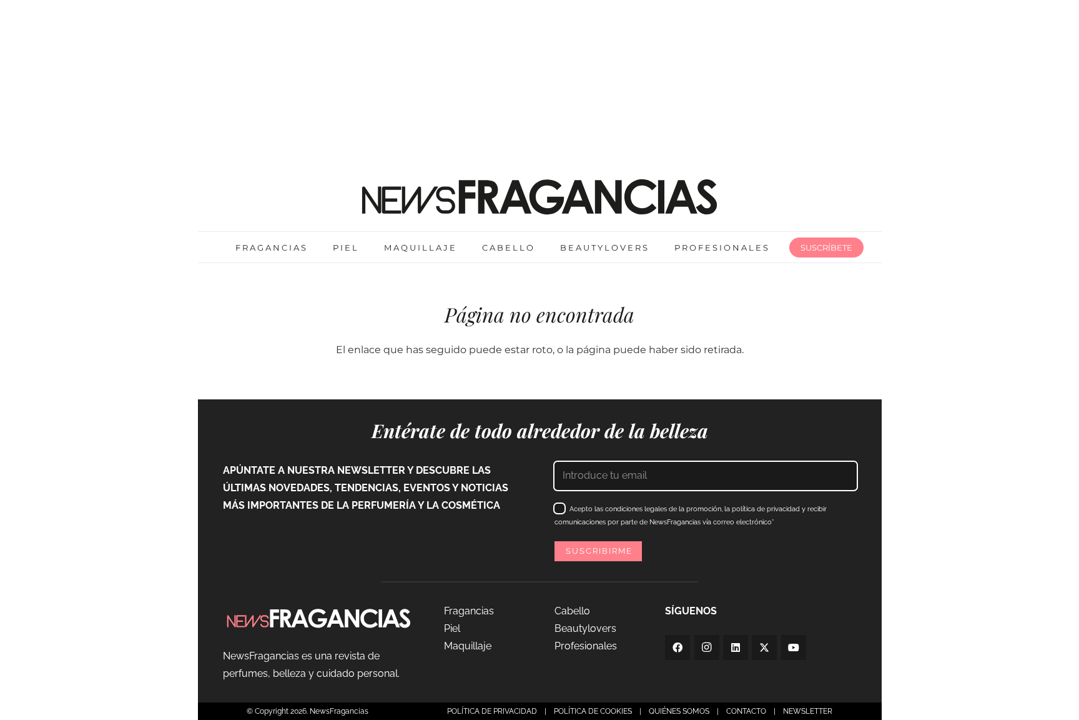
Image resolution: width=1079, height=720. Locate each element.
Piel (452, 628)
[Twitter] (764, 647)
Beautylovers (585, 628)
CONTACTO (746, 711)
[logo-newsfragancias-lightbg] (539, 197)
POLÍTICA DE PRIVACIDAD (492, 711)
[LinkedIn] (735, 647)
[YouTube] (793, 647)
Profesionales (585, 646)
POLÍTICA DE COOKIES (593, 711)
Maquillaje (467, 646)
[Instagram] (706, 647)
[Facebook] (677, 647)
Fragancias (469, 611)
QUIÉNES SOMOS (679, 711)
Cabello (572, 611)
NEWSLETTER (807, 711)
